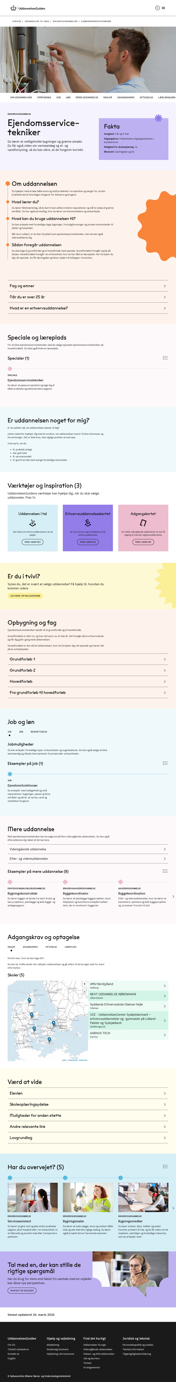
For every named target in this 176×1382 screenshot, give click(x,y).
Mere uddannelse (87, 97)
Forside (16, 21)
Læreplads (71, 947)
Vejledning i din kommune (60, 1353)
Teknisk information (133, 1349)
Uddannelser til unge (37, 21)
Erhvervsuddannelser (65, 21)
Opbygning (44, 97)
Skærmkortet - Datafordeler (78, 1060)
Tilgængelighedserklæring (137, 1353)
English (11, 1358)
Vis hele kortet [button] (84, 992)
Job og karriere (91, 1358)
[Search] (157, 8)
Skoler (107, 97)
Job (58, 97)
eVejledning (53, 1344)
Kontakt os (13, 1353)
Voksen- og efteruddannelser (99, 1353)
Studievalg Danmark (57, 1349)
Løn (68, 97)
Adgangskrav (126, 97)
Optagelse (146, 97)
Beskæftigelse (39, 731)
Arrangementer (91, 1367)
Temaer (87, 1362)
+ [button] (84, 984)
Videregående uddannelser (97, 1349)
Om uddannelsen (21, 97)
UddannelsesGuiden (22, 1338)
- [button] (84, 987)
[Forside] (27, 8)
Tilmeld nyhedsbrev (18, 1349)
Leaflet (64, 1060)
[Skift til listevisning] (165, 357)
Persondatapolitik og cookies (138, 1344)
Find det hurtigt (94, 1338)
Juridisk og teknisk (136, 1338)
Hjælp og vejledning (61, 1338)
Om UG (11, 1344)
